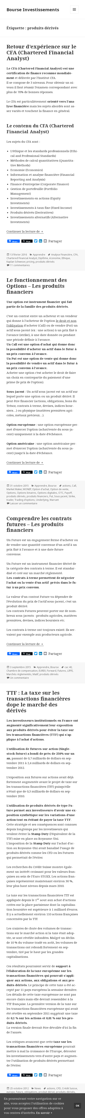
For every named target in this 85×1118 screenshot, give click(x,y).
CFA (75, 254)
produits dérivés (45, 261)
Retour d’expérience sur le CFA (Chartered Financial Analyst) (41, 52)
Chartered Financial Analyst (22, 258)
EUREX (42, 670)
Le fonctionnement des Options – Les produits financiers (37, 285)
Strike (72, 496)
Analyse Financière (61, 254)
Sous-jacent (60, 496)
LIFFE (70, 670)
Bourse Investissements (33, 9)
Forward (51, 670)
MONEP (27, 489)
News (38, 1088)
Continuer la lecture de (25, 231)
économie (54, 258)
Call (74, 485)
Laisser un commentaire (23, 503)
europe (11, 1092)
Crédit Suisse (69, 1088)
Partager (55, 241)
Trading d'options (24, 500)
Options (11, 492)
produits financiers (37, 496)
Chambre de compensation (22, 670)
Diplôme (43, 258)
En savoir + (44, 1113)
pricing (30, 261)
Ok (77, 1105)
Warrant (54, 500)
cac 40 (68, 667)
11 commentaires (20, 265)
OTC (60, 492)
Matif (35, 674)
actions (66, 485)
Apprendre (39, 254)
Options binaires (26, 492)
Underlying (42, 500)
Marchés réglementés (19, 674)
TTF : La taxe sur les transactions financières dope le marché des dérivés (38, 701)
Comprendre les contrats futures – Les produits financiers (39, 524)
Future (19, 1092)
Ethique (66, 258)
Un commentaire (19, 677)
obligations (30, 1092)
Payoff (68, 492)
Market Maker (14, 489)
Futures (62, 670)
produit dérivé (47, 1092)
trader (10, 500)
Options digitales (47, 492)
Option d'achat (40, 489)
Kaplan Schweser (16, 261)
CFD (58, 1088)
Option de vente (59, 489)
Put (51, 496)
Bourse (52, 485)
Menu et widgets (74, 13)
